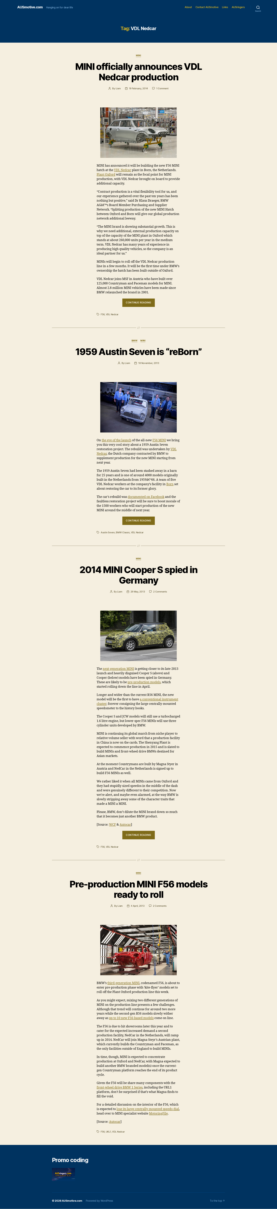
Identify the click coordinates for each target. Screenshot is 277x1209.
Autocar (125, 825)
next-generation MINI (118, 669)
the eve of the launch (116, 440)
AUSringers (238, 7)
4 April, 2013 (138, 905)
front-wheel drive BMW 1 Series (120, 1087)
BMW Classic (123, 532)
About (188, 7)
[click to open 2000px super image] (138, 132)
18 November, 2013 (148, 363)
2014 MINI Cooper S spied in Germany (138, 575)
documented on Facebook (146, 497)
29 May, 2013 (138, 591)
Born (170, 484)
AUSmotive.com (30, 7)
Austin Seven (108, 532)
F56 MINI (159, 440)
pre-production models (144, 682)
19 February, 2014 (138, 88)
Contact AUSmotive (207, 7)
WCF (112, 825)
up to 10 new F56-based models (131, 1018)
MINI (138, 55)
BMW (135, 340)
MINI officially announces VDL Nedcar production (138, 72)
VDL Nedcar (122, 170)
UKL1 (108, 1131)
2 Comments (160, 591)
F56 (103, 314)
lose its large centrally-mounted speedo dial (148, 1109)
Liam (118, 88)
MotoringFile (158, 1114)
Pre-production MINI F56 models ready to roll (138, 889)
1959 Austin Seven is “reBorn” (138, 351)
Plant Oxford (106, 175)
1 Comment (162, 88)
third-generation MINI (123, 983)
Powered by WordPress (99, 1200)
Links (225, 7)
